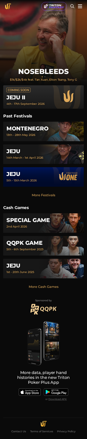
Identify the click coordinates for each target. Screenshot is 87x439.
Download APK (57, 399)
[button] (54, 6)
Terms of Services (41, 431)
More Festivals (43, 195)
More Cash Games (43, 287)
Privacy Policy (66, 431)
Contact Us (18, 431)
